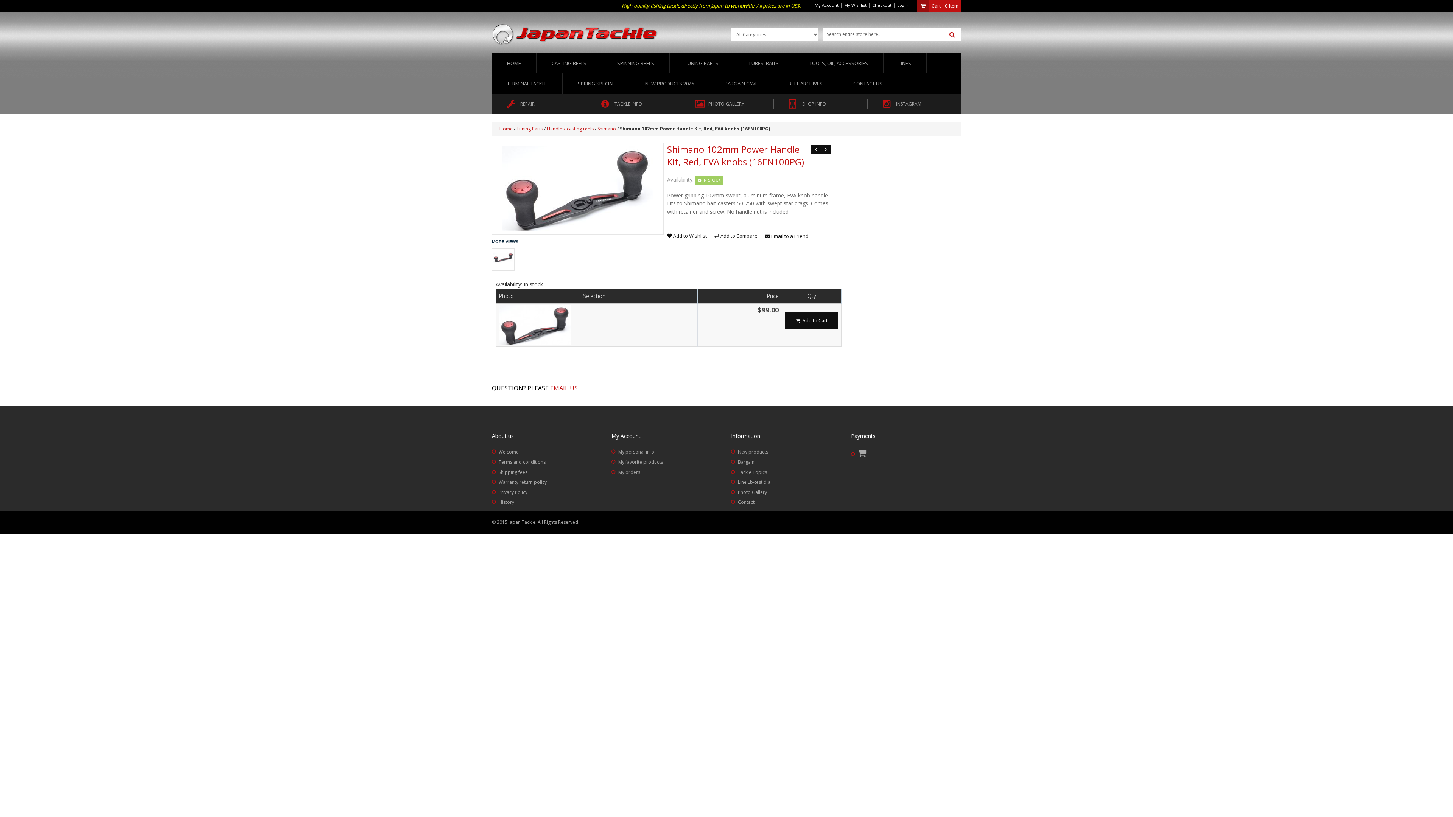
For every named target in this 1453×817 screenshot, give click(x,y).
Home (514, 63)
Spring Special (596, 83)
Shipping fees (513, 472)
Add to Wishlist (689, 235)
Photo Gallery (752, 492)
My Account (827, 5)
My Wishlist (855, 5)
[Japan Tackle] (575, 34)
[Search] (952, 35)
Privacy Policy (513, 492)
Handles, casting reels (570, 129)
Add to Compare (738, 235)
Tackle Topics (752, 472)
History (506, 502)
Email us (564, 388)
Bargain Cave (741, 83)
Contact (746, 502)
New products (753, 452)
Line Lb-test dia (754, 482)
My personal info (636, 452)
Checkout (881, 5)
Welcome (509, 452)
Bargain (746, 462)
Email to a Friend (789, 236)
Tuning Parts (529, 129)
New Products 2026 (669, 83)
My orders (629, 472)
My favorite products (640, 462)
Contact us (867, 83)
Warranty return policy (523, 482)
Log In (903, 5)
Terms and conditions (522, 462)
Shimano (606, 129)
